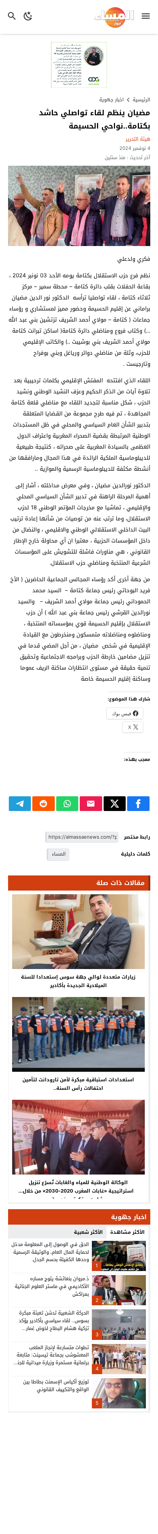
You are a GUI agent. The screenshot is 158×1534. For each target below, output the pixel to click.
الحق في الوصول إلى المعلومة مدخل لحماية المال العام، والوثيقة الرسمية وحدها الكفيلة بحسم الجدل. (50, 1252)
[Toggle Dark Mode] (28, 17)
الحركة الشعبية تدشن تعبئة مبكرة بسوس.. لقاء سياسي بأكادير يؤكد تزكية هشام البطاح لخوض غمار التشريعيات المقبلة (54, 1324)
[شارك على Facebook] (138, 803)
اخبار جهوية (111, 99)
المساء (59, 854)
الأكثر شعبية (88, 1232)
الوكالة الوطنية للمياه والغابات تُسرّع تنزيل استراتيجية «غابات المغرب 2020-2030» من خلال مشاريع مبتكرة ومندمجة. (78, 1191)
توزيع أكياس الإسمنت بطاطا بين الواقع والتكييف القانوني (56, 1385)
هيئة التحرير (138, 139)
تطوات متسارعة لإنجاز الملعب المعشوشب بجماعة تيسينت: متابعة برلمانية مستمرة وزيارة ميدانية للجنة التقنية (52, 1359)
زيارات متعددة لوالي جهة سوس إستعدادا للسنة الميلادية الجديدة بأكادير (78, 981)
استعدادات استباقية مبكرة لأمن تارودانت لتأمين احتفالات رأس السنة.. (78, 1084)
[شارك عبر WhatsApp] (67, 803)
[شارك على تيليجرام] (20, 803)
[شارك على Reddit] (43, 803)
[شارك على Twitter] (114, 803)
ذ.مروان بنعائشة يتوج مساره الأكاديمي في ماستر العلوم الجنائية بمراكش (52, 1286)
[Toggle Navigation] (147, 17)
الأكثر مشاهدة (127, 1232)
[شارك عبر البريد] (91, 803)
